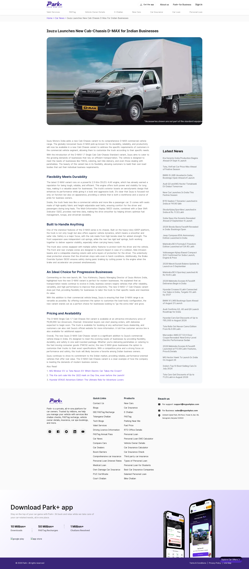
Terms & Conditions (197, 563)
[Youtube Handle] (83, 432)
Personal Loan (131, 434)
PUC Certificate (100, 474)
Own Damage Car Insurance (106, 469)
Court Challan (99, 478)
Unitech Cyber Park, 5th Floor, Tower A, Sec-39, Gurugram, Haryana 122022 (180, 416)
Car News (59, 18)
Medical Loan (99, 465)
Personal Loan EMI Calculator (138, 438)
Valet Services (100, 425)
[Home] (54, 5)
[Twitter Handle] (66, 432)
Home (49, 18)
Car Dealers (98, 447)
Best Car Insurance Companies (139, 469)
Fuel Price (128, 425)
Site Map (227, 563)
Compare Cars (100, 443)
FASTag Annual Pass (103, 434)
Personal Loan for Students (137, 465)
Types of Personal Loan (135, 460)
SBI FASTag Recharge (104, 412)
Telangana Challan (102, 416)
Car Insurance (131, 407)
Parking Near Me (132, 421)
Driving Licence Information (106, 430)
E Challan (128, 412)
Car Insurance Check (134, 452)
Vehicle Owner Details (134, 443)
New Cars (128, 403)
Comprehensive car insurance (107, 456)
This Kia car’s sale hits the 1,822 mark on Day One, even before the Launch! (86, 375)
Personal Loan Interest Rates (107, 460)
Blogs (95, 407)
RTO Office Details (133, 430)
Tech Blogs (98, 421)
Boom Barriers (100, 452)
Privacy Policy (215, 563)
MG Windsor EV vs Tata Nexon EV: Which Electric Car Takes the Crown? (85, 371)
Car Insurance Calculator (136, 447)
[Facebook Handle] (58, 432)
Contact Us (98, 403)
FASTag (127, 416)
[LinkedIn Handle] (75, 432)
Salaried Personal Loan (135, 474)
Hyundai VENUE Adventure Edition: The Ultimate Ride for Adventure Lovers (86, 379)
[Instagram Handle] (50, 432)
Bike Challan (130, 478)
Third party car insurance (136, 456)
